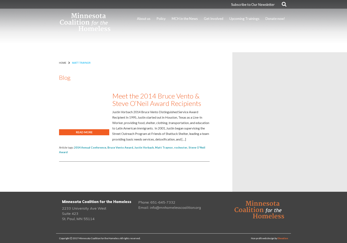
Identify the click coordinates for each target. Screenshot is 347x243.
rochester (180, 147)
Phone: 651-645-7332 (156, 202)
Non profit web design (262, 238)
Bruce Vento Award (120, 147)
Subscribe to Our (253, 4)
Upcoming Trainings (244, 18)
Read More (84, 132)
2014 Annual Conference (90, 147)
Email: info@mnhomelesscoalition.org (169, 207)
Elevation (283, 238)
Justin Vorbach (144, 147)
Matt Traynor (164, 147)
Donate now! (275, 18)
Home (62, 62)
